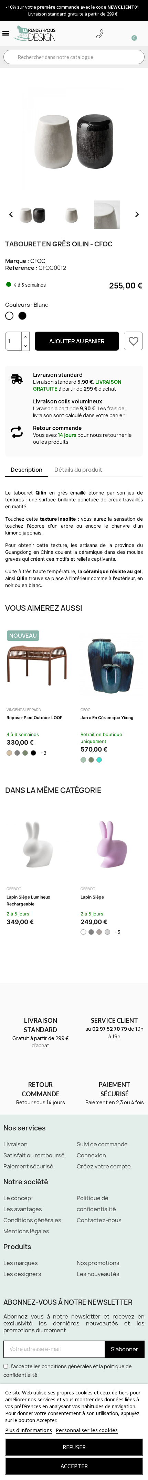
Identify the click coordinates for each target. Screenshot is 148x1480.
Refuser (74, 1447)
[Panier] (131, 33)
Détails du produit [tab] (78, 469)
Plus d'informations (28, 1430)
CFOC (37, 261)
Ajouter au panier (77, 341)
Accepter (74, 1466)
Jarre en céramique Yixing (107, 717)
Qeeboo (14, 888)
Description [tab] (26, 469)
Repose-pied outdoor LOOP (35, 717)
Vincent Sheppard (24, 709)
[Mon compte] (110, 34)
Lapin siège (92, 897)
